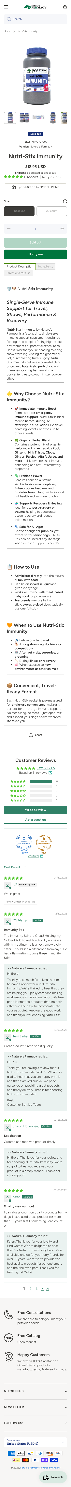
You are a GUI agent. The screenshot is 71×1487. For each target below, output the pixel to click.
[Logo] (35, 7)
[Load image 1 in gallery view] (10, 118)
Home (7, 31)
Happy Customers (33, 1354)
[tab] (20, 266)
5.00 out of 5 (46, 768)
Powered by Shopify (49, 1467)
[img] (13, 878)
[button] (65, 7)
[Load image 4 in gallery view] (53, 118)
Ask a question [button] (35, 819)
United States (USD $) (22, 1444)
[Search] (7, 19)
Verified (33, 856)
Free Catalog (28, 1335)
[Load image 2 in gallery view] (24, 118)
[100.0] (24, 843)
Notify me (35, 254)
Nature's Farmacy (29, 1467)
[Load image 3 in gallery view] (38, 118)
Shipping (20, 172)
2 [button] (30, 1289)
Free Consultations (34, 1312)
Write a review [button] (35, 810)
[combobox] (35, 19)
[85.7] (44, 843)
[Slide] (65, 201)
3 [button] (37, 1289)
